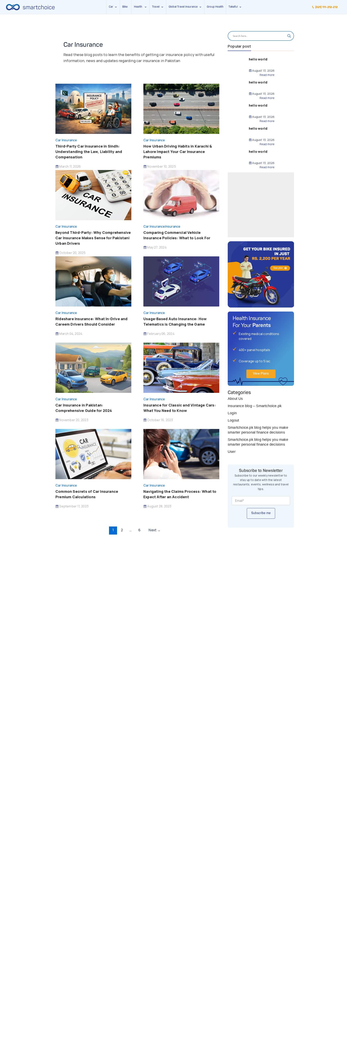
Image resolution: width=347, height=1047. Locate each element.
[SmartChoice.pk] (30, 7)
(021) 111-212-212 (326, 7)
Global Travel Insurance (184, 6)
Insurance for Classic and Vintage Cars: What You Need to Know (179, 408)
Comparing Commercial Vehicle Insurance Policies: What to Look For (176, 235)
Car (111, 6)
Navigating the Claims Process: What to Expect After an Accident (179, 494)
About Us (235, 399)
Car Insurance (66, 140)
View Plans (261, 373)
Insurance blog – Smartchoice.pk (255, 406)
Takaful (234, 6)
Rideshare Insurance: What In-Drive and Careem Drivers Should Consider (91, 321)
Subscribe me (261, 513)
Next (154, 530)
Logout (233, 420)
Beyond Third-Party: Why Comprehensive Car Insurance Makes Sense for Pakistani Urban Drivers (93, 238)
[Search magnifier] (289, 36)
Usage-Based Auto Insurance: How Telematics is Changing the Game (175, 321)
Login (232, 413)
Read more (267, 74)
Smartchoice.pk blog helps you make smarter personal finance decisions (258, 430)
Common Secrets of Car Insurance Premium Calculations (86, 494)
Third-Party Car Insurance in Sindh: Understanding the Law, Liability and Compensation (88, 151)
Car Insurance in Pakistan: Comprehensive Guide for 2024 (83, 408)
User (232, 452)
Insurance (173, 226)
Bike (125, 6)
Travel (155, 6)
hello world (258, 59)
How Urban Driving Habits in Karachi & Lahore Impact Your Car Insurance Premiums (177, 151)
